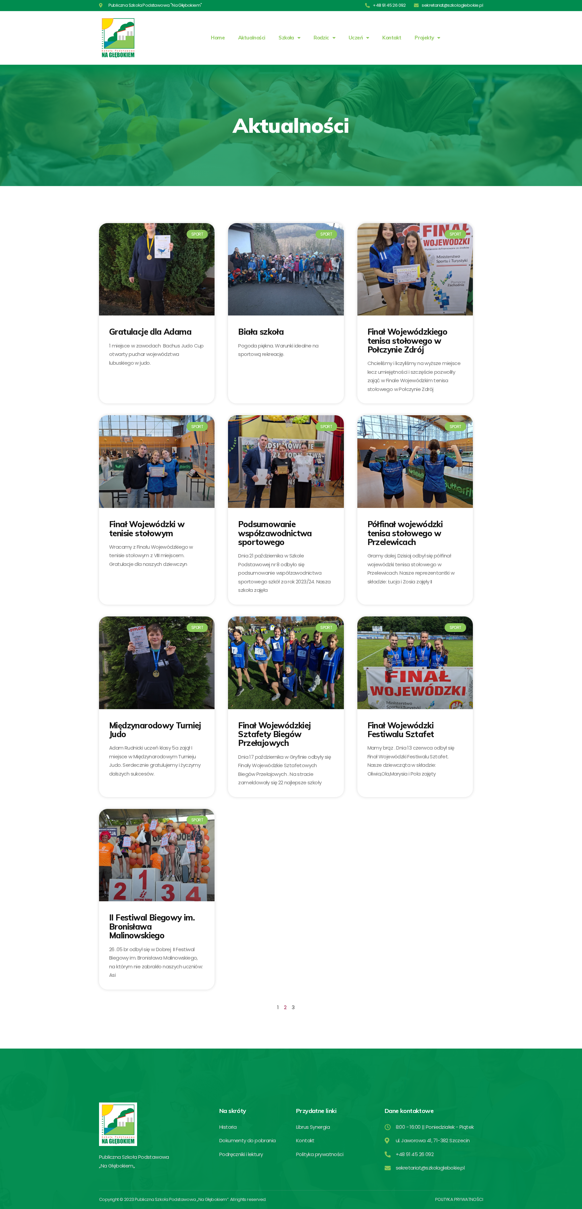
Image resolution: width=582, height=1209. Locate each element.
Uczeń (356, 38)
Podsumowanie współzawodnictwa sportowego (275, 533)
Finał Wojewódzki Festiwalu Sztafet (400, 729)
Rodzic (321, 38)
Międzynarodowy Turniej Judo (155, 729)
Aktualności (251, 38)
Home (218, 38)
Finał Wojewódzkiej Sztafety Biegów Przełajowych (274, 734)
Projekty (424, 38)
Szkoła (286, 38)
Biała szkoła (261, 332)
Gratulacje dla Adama (150, 332)
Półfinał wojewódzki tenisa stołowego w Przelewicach (405, 533)
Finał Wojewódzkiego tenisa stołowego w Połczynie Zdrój (407, 341)
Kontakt (391, 38)
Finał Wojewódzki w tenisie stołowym (146, 528)
